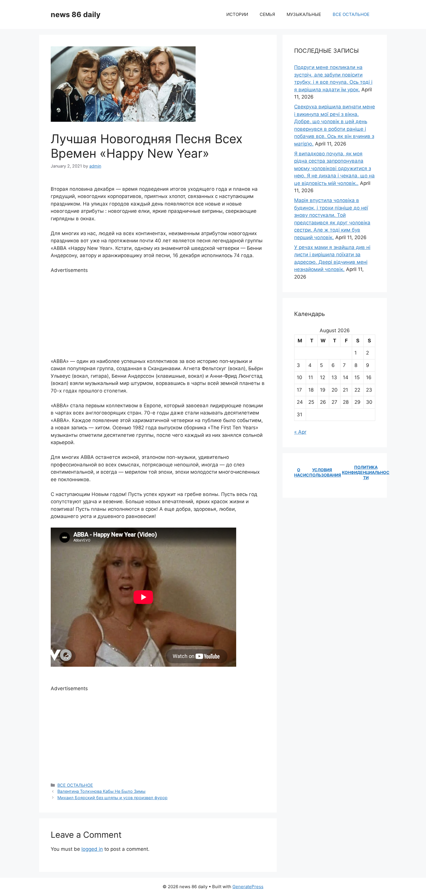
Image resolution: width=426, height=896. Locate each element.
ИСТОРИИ (237, 14)
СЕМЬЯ (267, 14)
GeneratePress (247, 886)
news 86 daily (76, 14)
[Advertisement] (158, 314)
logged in (92, 849)
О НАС (298, 472)
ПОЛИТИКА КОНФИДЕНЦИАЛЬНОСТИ (365, 472)
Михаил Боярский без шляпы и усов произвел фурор (112, 797)
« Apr (300, 432)
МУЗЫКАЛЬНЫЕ (304, 14)
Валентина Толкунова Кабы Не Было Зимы (101, 791)
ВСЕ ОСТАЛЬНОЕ (351, 14)
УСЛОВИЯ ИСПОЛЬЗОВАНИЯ (322, 472)
